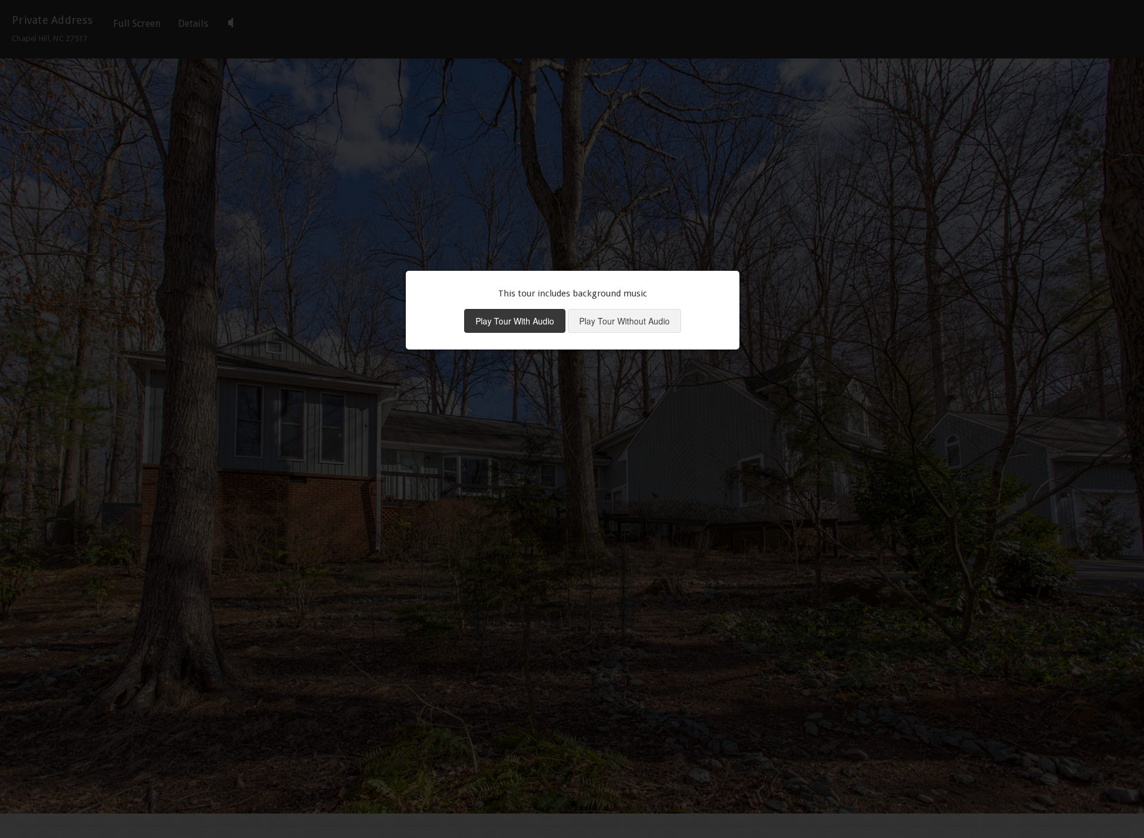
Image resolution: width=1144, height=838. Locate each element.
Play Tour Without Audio (624, 321)
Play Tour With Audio (514, 321)
